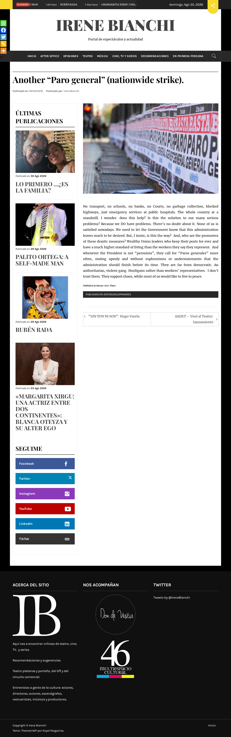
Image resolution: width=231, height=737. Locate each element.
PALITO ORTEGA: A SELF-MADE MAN (42, 260)
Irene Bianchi (115, 24)
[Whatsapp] (3, 23)
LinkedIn (25, 524)
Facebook (26, 464)
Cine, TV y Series (124, 56)
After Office (49, 56)
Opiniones (70, 56)
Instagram (27, 494)
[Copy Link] (3, 44)
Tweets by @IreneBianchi (171, 597)
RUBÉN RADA (43, 4)
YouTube (25, 509)
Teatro (88, 56)
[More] (3, 51)
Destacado (111, 294)
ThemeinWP (29, 730)
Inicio (31, 56)
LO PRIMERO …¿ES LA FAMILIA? (42, 187)
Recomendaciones (155, 56)
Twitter (24, 479)
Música (102, 56)
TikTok (24, 539)
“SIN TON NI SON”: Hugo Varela (114, 316)
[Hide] (1, 57)
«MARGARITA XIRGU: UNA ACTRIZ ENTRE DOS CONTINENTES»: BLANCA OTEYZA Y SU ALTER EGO (45, 412)
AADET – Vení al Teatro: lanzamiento (194, 319)
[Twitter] (3, 37)
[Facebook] (3, 30)
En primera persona (188, 56)
